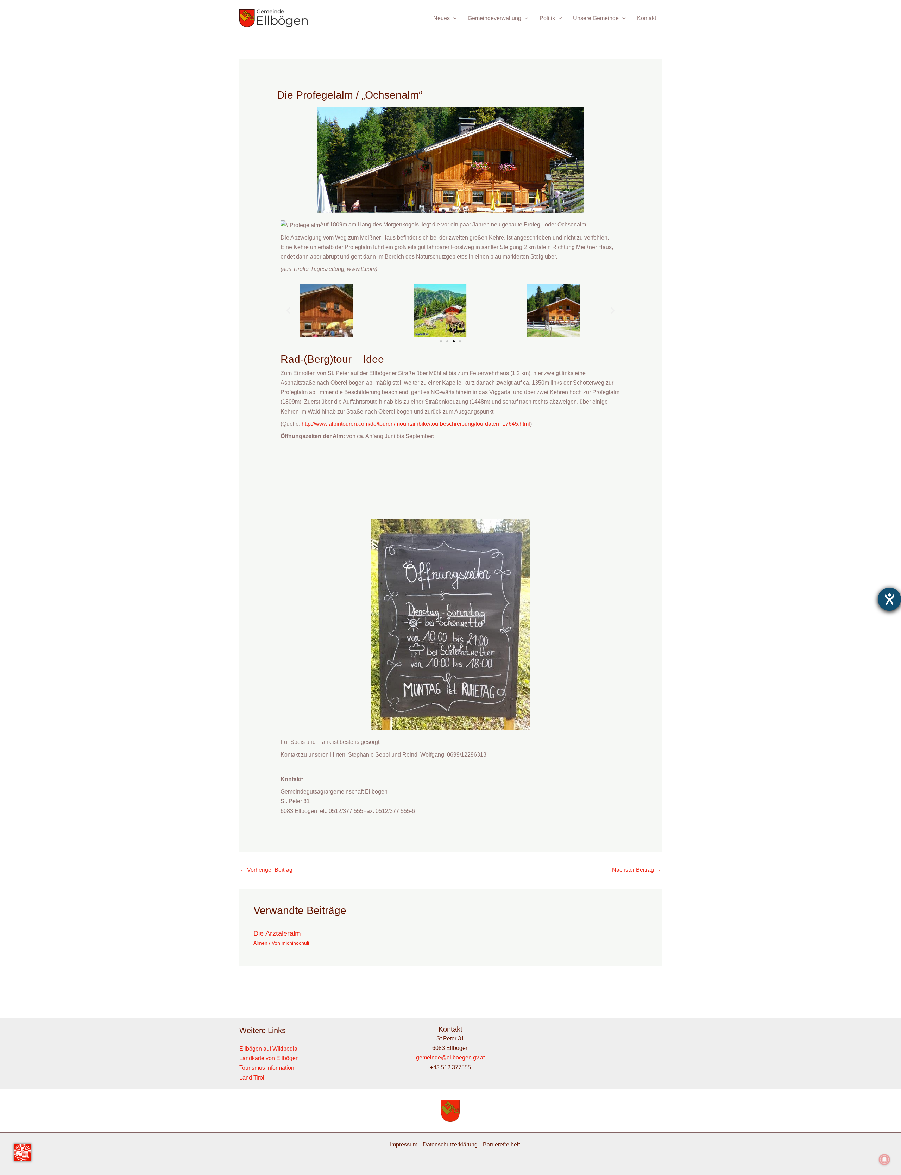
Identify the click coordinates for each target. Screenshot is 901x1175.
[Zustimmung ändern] (22, 1152)
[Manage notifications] (884, 1159)
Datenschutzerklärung (450, 1145)
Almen (260, 943)
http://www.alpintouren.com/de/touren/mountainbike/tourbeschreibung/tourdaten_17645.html (416, 424)
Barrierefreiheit (501, 1145)
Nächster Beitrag (636, 870)
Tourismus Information (266, 1068)
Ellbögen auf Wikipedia (268, 1049)
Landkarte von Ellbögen (269, 1058)
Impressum (403, 1145)
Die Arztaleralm (277, 933)
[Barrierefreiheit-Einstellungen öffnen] (889, 599)
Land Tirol (251, 1078)
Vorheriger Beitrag (266, 870)
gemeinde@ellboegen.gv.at (450, 1058)
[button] (453, 18)
